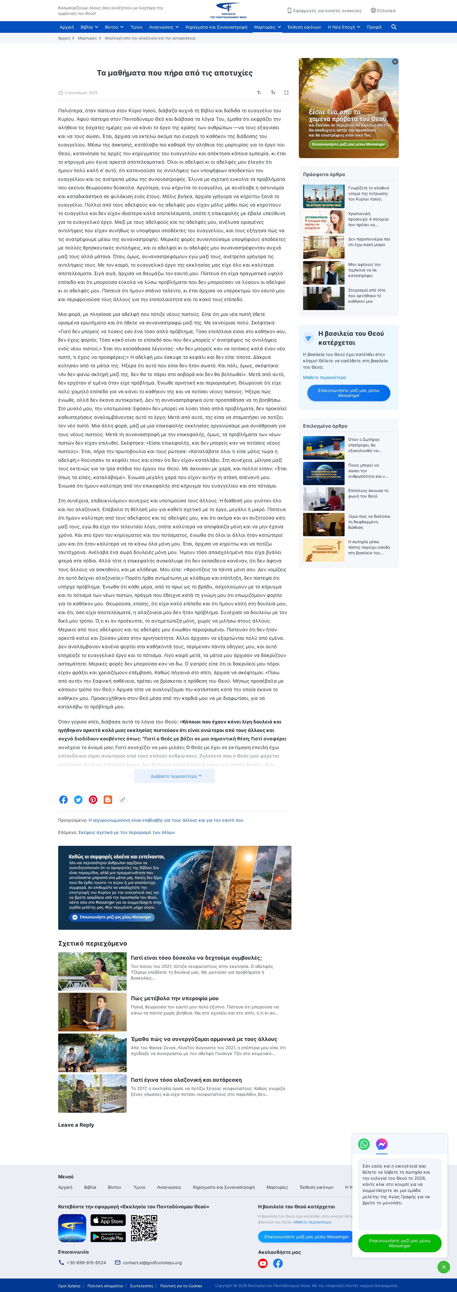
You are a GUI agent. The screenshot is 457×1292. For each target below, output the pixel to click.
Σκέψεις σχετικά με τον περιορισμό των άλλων (127, 832)
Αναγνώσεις (161, 27)
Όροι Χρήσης (69, 1286)
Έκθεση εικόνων (304, 27)
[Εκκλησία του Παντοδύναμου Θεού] (228, 10)
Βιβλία (87, 27)
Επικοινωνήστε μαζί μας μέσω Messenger (349, 393)
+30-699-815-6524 (86, 1262)
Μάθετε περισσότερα (324, 377)
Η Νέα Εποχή (341, 27)
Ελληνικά (386, 10)
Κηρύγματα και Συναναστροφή (216, 27)
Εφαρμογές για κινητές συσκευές (327, 10)
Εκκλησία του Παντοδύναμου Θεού (279, 1285)
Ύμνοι (136, 27)
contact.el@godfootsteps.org (152, 1262)
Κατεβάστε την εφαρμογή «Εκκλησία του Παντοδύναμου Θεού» (133, 1206)
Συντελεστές (141, 1286)
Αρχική (67, 27)
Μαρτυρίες (265, 27)
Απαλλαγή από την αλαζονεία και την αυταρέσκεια (150, 38)
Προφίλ (374, 27)
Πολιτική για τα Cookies (181, 1286)
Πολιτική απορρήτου (105, 1286)
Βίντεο (111, 27)
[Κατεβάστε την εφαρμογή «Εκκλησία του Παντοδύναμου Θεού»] (72, 1227)
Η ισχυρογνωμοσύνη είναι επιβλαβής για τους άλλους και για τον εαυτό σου (166, 820)
